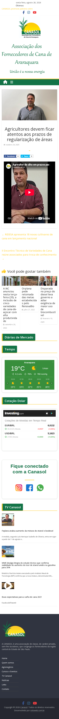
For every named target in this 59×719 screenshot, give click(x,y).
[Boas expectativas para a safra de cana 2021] (8, 585)
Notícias (5, 680)
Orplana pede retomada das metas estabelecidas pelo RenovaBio (29, 297)
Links (4, 684)
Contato (5, 689)
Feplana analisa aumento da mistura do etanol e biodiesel (27, 530)
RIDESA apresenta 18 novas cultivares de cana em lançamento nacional (27, 236)
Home (4, 658)
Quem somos (8, 662)
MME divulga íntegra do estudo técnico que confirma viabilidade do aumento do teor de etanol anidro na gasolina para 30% (28, 565)
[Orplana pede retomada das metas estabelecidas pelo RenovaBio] (29, 277)
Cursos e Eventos (9, 671)
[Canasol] (5, 82)
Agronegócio (7, 667)
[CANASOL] (13, 621)
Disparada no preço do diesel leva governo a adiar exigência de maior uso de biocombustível (48, 302)
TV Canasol (7, 676)
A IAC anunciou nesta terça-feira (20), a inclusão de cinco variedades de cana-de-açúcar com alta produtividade (10, 305)
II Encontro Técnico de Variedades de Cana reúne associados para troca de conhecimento (29, 254)
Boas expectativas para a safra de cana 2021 (22, 597)
